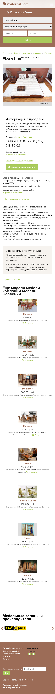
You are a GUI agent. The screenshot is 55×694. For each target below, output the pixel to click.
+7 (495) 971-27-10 (12, 687)
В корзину (29, 323)
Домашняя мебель (21, 53)
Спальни (37, 53)
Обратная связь (10, 680)
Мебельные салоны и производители (23, 617)
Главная (6, 53)
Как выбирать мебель (13, 648)
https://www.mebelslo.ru (16, 155)
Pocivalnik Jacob (27, 501)
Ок (6, 673)
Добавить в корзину (18, 199)
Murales (27, 314)
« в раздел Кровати (11, 279)
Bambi (27, 575)
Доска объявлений (11, 653)
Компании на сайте (11, 651)
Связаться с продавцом (21, 167)
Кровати (48, 53)
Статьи (6, 659)
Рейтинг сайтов (26, 680)
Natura (27, 538)
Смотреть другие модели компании (19, 160)
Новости (6, 656)
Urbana (27, 463)
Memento (27, 389)
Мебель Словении (23, 137)
